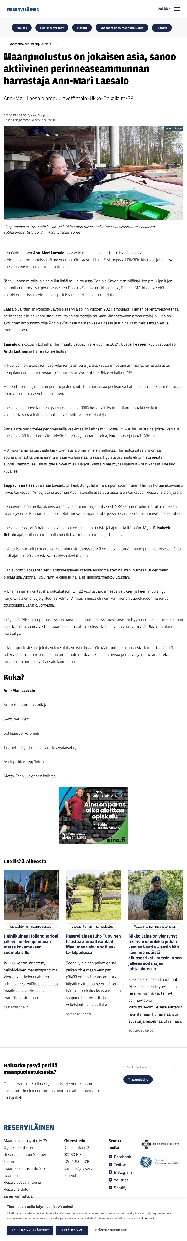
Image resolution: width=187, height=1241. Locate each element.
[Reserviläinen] (23, 9)
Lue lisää (148, 1218)
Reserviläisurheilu (43, 119)
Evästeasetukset (110, 1230)
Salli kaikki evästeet (30, 1230)
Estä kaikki (71, 1230)
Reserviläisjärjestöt (17, 119)
